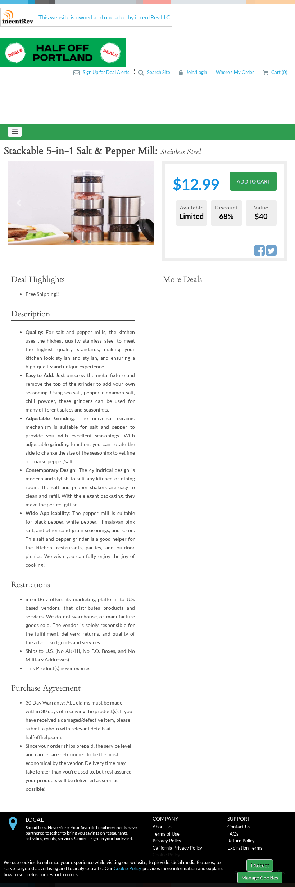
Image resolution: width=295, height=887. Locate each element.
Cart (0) (278, 72)
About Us (162, 827)
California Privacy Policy (177, 848)
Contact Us (238, 827)
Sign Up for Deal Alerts (106, 72)
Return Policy (241, 841)
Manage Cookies (259, 877)
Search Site (158, 72)
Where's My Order (235, 72)
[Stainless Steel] (114, 212)
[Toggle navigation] (15, 132)
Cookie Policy (127, 868)
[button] (19, 203)
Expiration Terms (245, 848)
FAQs (233, 834)
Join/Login (196, 72)
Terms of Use (166, 834)
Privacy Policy (167, 841)
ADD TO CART (253, 181)
